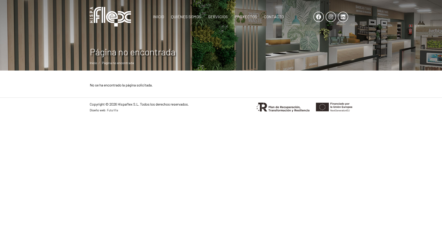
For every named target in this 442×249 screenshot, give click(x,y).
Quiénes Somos (186, 16)
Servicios (218, 16)
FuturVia (112, 110)
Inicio (158, 16)
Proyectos (246, 16)
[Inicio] (110, 17)
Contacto (274, 16)
